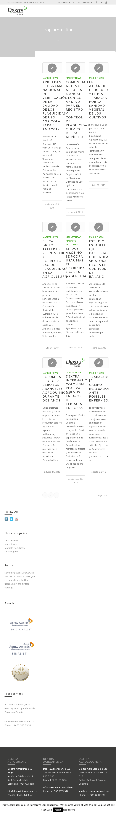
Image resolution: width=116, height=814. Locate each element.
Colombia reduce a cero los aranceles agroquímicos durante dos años (56, 388)
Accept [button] (58, 809)
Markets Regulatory (15, 547)
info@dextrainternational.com (23, 791)
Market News (50, 78)
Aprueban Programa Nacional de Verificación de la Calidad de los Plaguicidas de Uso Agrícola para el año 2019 (55, 105)
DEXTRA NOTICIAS (85, 2)
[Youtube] (106, 2)
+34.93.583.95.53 (24, 794)
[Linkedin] (97, 2)
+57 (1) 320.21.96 (96, 794)
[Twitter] (101, 2)
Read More (69, 809)
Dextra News (73, 372)
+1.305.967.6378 (60, 791)
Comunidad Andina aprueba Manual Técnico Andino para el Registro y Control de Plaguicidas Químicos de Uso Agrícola (77, 109)
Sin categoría (11, 551)
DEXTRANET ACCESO (66, 2)
